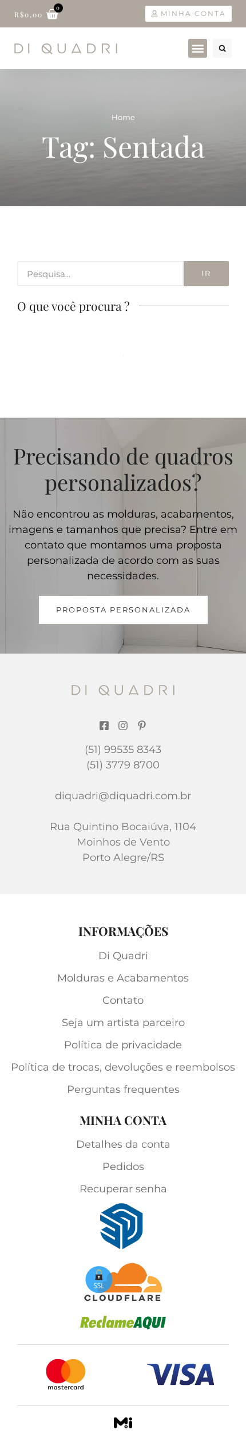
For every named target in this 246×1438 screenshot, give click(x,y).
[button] (197, 48)
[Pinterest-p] (142, 725)
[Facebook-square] (104, 725)
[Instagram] (123, 725)
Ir (206, 273)
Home (123, 117)
